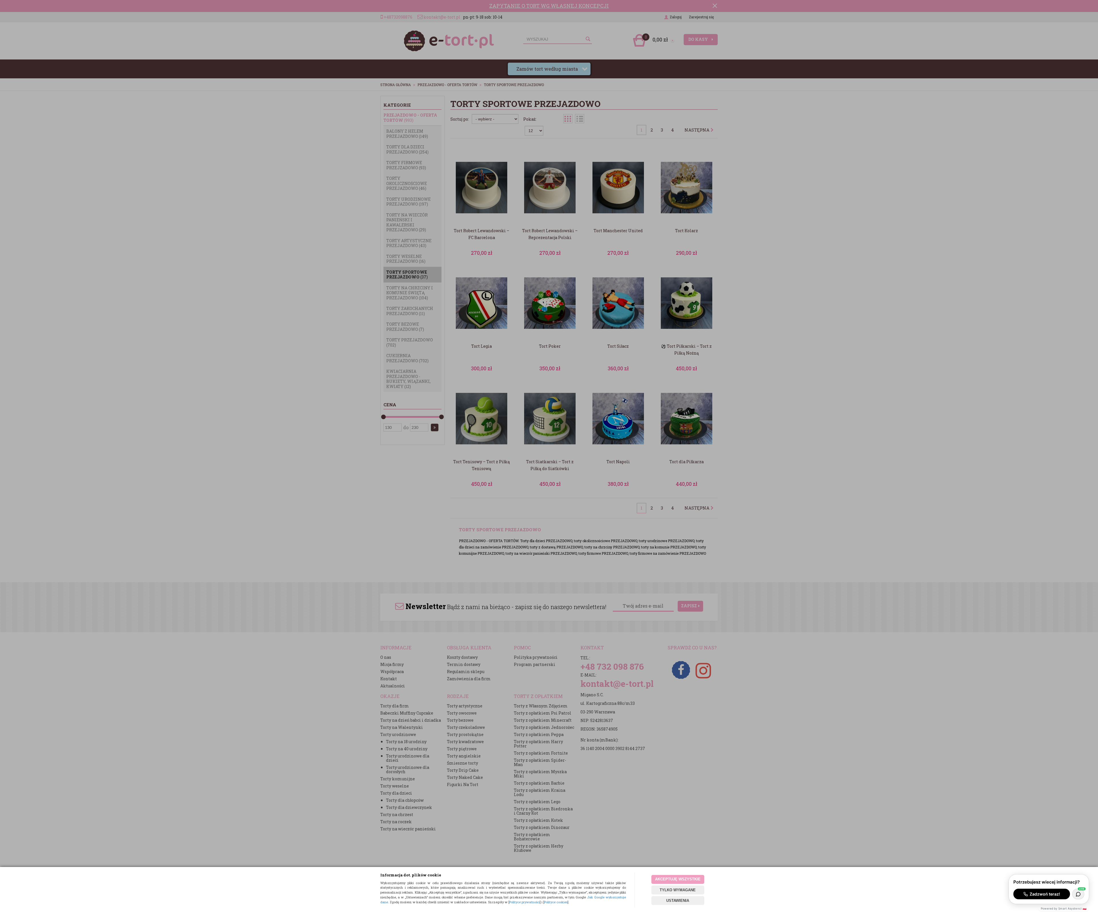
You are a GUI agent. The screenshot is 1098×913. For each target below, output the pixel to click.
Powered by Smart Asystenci (1064, 908)
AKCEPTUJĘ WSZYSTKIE (678, 879)
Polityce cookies (556, 902)
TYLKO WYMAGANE (678, 890)
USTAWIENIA (677, 900)
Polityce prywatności (524, 902)
